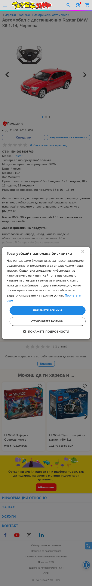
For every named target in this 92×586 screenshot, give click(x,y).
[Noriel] (32, 5)
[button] (46, 331)
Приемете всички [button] (47, 310)
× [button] (82, 251)
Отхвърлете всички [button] (47, 321)
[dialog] (46, 293)
